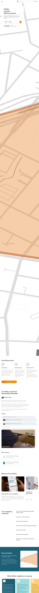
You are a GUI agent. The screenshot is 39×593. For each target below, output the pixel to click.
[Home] (19, 1)
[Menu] (2, 1)
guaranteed (17, 500)
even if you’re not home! (6, 375)
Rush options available (30, 374)
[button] (27, 499)
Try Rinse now (9, 381)
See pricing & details (6, 426)
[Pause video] (33, 446)
